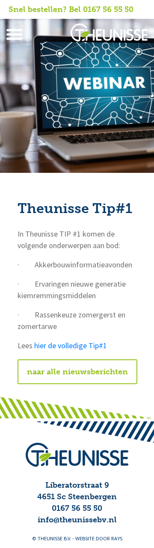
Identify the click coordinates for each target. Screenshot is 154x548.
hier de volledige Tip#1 (70, 346)
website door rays (98, 538)
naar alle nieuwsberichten (77, 371)
